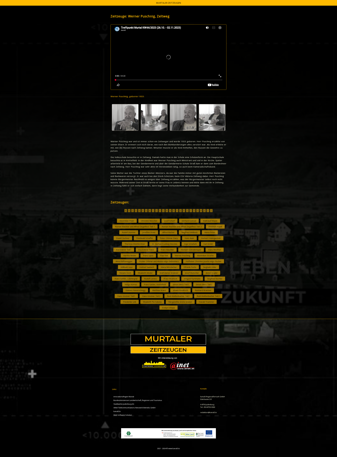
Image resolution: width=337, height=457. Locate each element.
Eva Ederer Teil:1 (124, 249)
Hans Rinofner (214, 249)
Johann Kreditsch (180, 290)
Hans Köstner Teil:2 (151, 296)
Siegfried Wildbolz (189, 232)
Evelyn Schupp (168, 307)
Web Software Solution (122, 415)
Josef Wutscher (192, 273)
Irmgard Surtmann (192, 278)
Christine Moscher (149, 220)
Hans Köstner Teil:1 (126, 296)
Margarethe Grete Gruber (180, 301)
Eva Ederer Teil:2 (146, 249)
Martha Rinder (129, 255)
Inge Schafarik (190, 244)
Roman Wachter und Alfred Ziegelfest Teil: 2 (182, 226)
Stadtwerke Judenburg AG (123, 404)
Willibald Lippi (127, 267)
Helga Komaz (131, 284)
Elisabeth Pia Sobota (152, 301)
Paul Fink (164, 255)
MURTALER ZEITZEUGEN (168, 2)
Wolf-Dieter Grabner (169, 273)
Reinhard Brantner (203, 290)
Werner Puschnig (182, 255)
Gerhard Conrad (189, 220)
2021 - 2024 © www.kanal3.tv (168, 448)
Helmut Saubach (146, 267)
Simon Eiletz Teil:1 (181, 284)
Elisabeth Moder (145, 273)
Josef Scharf (169, 220)
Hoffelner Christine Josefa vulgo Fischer (203, 261)
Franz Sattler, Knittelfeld (155, 284)
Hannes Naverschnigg (135, 290)
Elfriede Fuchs (190, 267)
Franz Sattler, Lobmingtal (126, 278)
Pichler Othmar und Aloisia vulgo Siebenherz (159, 261)
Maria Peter (209, 232)
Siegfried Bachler (214, 278)
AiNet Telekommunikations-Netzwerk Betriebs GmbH (134, 407)
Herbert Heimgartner (211, 238)
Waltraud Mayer (210, 220)
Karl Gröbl (208, 244)
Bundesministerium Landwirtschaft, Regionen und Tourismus (137, 400)
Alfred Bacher (168, 232)
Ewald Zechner (123, 238)
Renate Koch (125, 273)
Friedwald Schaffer (144, 238)
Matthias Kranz (159, 290)
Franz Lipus (148, 255)
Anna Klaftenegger (124, 261)
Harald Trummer (206, 301)
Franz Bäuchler (167, 249)
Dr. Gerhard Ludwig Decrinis (164, 244)
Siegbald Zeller (209, 267)
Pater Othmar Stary (169, 238)
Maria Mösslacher (169, 267)
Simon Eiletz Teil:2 (204, 284)
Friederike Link (129, 301)
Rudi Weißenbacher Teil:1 (178, 296)
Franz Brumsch (170, 278)
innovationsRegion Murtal (123, 396)
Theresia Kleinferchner (135, 244)
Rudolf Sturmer (129, 232)
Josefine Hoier (148, 232)
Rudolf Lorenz (150, 278)
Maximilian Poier (127, 220)
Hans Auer (189, 238)
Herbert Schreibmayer (191, 249)
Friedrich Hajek (215, 226)
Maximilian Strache (205, 255)
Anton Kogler (212, 273)
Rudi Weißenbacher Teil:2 (208, 296)
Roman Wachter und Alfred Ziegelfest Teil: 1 (135, 226)
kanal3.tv (117, 411)
